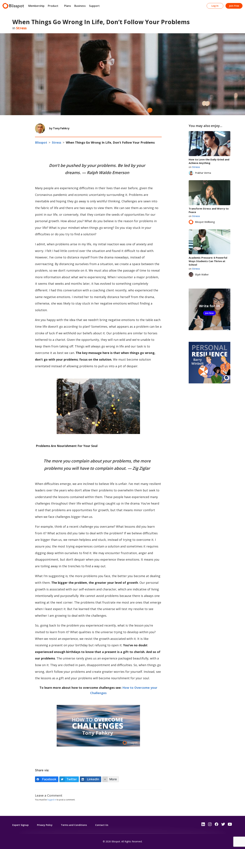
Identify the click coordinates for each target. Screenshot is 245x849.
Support (94, 6)
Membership (36, 6)
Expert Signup (20, 825)
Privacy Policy (44, 825)
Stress (21, 28)
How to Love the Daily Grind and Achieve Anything (209, 161)
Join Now (209, 313)
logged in (51, 799)
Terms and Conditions (74, 825)
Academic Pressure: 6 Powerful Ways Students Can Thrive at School (208, 261)
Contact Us (101, 825)
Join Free (234, 5)
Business (80, 6)
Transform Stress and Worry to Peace (209, 210)
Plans (67, 6)
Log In (215, 5)
